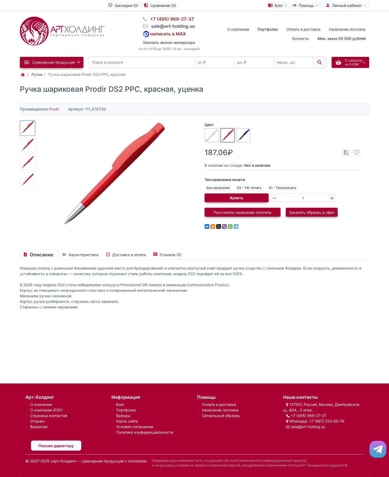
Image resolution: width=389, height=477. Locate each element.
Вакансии (38, 426)
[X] (218, 226)
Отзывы (37, 421)
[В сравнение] (346, 152)
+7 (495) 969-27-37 (308, 415)
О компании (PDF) (46, 410)
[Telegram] (236, 226)
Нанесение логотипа (347, 29)
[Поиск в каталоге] (319, 62)
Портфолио (126, 410)
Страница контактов (48, 415)
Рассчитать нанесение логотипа (242, 212)
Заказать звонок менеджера (169, 42)
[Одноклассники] (212, 226)
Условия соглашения (134, 426)
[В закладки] (356, 152)
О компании (238, 29)
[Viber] (224, 226)
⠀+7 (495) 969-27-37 (170, 19)
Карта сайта (127, 421)
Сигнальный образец (221, 415)
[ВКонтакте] (207, 226)
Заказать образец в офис (312, 212)
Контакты (300, 38)
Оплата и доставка (303, 29)
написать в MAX (168, 33)
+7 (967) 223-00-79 (326, 421)
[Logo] (62, 30)
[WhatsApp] (230, 226)
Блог (120, 404)
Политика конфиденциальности (144, 432)
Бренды (123, 415)
